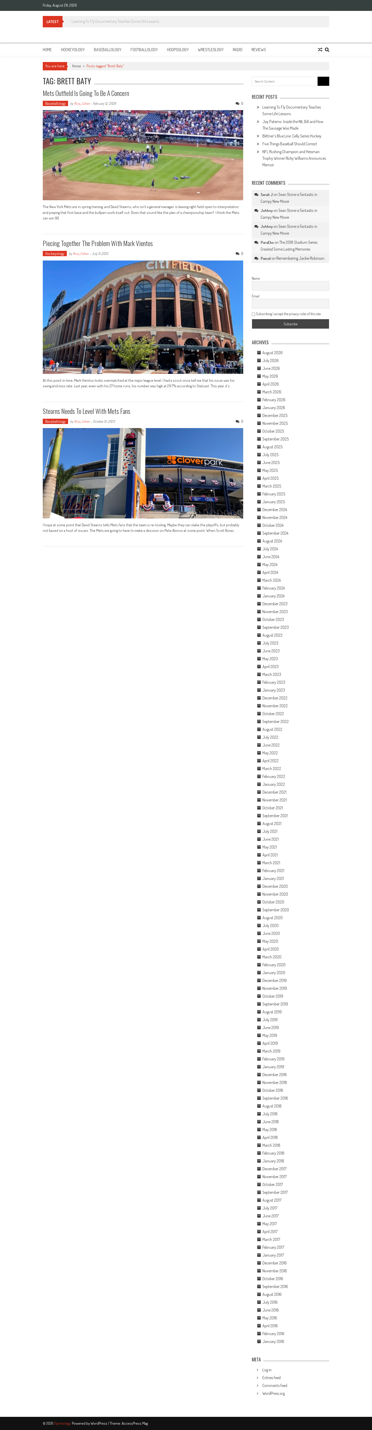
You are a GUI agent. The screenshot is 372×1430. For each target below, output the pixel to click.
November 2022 (275, 705)
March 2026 (271, 391)
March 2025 (271, 486)
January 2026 (273, 407)
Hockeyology (73, 49)
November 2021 (274, 799)
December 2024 (274, 509)
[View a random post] (320, 49)
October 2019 (272, 996)
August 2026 (272, 352)
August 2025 (272, 446)
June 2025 (271, 462)
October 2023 (273, 619)
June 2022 (271, 745)
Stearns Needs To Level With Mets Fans (87, 411)
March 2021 (271, 862)
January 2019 (273, 1066)
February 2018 (273, 1153)
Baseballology (107, 49)
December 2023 (274, 603)
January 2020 (273, 972)
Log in (267, 1369)
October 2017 (272, 1184)
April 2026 (270, 384)
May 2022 (270, 752)
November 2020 (275, 894)
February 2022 (273, 776)
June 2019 (270, 1027)
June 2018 (270, 1121)
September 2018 (275, 1098)
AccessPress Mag (135, 1423)
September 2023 (275, 627)
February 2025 (273, 493)
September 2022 (275, 721)
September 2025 (275, 438)
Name (256, 278)
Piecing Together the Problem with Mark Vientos (98, 243)
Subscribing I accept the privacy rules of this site (288, 314)
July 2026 (270, 360)
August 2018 (272, 1106)
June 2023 (271, 650)
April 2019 (270, 1043)
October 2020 (273, 901)
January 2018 (273, 1160)
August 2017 (271, 1200)
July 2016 (270, 1302)
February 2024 (273, 588)
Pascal (266, 258)
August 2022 (272, 729)
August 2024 (272, 540)
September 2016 (275, 1286)
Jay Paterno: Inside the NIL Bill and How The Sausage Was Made (116, 21)
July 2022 (270, 737)
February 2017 (273, 1247)
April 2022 (270, 760)
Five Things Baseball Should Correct (289, 143)
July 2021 (269, 831)
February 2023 (273, 682)
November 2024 (274, 517)
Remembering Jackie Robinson (300, 258)
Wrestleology (211, 49)
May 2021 (269, 847)
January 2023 (273, 690)
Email (255, 296)
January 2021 (273, 878)
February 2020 (273, 964)
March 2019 (271, 1051)
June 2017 (270, 1215)
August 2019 (272, 1011)
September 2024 (275, 533)
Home (47, 49)
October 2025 (273, 431)
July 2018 (270, 1113)
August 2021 (271, 823)
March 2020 (271, 956)
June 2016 (270, 1310)
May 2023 (270, 658)
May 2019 (269, 1035)
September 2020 (275, 909)
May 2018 (269, 1129)
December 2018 (274, 1074)
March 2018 (271, 1145)
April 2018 (270, 1137)
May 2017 (269, 1223)
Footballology (144, 49)
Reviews (259, 49)
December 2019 (274, 980)
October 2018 (272, 1090)
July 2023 (270, 643)
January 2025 (273, 501)
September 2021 (275, 815)
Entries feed (271, 1377)
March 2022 (271, 768)
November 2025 (275, 423)
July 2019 (270, 1019)
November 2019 (274, 988)
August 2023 (272, 635)
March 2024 (271, 580)
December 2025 (274, 415)
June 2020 (271, 933)
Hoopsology (178, 49)
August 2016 (272, 1294)
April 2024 (270, 572)
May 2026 (270, 376)
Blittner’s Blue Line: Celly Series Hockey (291, 135)
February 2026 (273, 399)
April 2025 (270, 478)
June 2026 (271, 368)
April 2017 (270, 1231)
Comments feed (274, 1385)
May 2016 (269, 1317)
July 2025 (270, 454)
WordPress (99, 1423)
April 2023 (270, 666)
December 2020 (275, 886)
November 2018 (274, 1082)
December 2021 (274, 792)
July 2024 (270, 548)
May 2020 (270, 941)
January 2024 (273, 595)
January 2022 (273, 784)
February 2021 (273, 870)
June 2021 (270, 839)
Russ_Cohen (82, 103)
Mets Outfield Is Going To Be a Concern (86, 93)
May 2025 (270, 470)
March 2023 (271, 674)
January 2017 (273, 1255)
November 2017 (274, 1176)
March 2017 (271, 1239)
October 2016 (272, 1278)
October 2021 (272, 807)
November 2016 (274, 1270)
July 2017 (269, 1208)
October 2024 (272, 525)
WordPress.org (273, 1393)
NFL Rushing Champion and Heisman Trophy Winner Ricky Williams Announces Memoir (294, 158)
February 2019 (273, 1058)
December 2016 (274, 1262)
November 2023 (275, 611)
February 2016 (273, 1333)
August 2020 (272, 917)
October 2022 (273, 713)
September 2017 (275, 1192)
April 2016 (270, 1325)
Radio (237, 49)
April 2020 (270, 949)
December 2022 (274, 697)
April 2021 (270, 854)
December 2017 (274, 1168)
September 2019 (275, 1003)
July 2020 (270, 925)
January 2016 (273, 1341)
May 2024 (269, 564)
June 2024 (270, 556)
